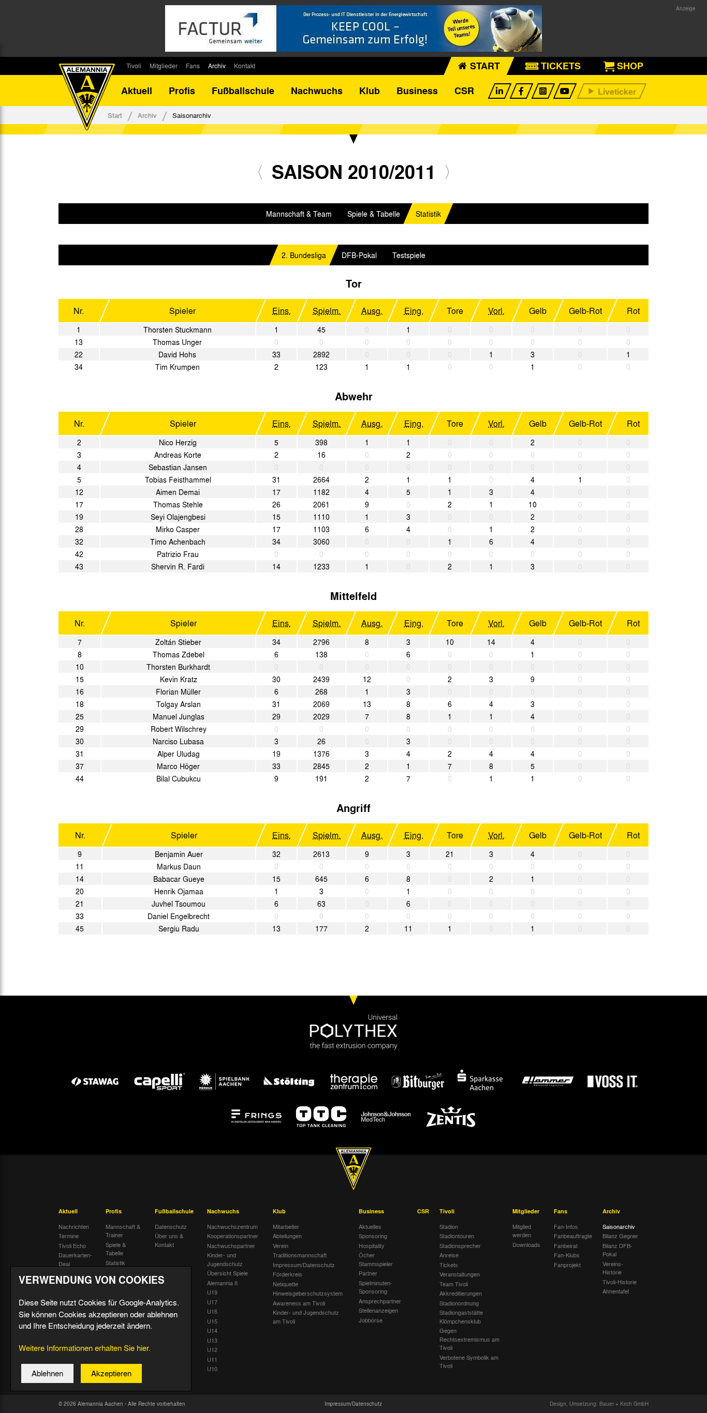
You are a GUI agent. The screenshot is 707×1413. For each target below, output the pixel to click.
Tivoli (133, 65)
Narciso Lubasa (178, 741)
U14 (212, 1330)
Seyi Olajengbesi (178, 517)
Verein (280, 1245)
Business (417, 90)
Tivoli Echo (72, 1245)
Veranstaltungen (459, 1274)
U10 (212, 1368)
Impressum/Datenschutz (304, 1264)
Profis (182, 90)
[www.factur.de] (353, 28)
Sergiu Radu (178, 928)
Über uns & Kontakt (169, 1240)
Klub (369, 90)
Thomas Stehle (178, 504)
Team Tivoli (453, 1284)
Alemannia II (222, 1283)
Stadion (448, 1226)
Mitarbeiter (286, 1226)
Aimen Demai (178, 492)
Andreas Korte (177, 454)
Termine (68, 1235)
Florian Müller (178, 691)
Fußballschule (243, 90)
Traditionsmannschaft (300, 1255)
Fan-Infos (566, 1226)
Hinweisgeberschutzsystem (308, 1293)
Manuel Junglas (178, 716)
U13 (212, 1340)
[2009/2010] (260, 171)
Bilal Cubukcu (178, 778)
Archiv (217, 65)
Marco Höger (178, 766)
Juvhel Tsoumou (178, 903)
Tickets (448, 1264)
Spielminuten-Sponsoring (375, 1287)
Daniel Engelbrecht (179, 916)
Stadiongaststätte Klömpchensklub (461, 1316)
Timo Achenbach (177, 541)
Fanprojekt (567, 1264)
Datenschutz (171, 1226)
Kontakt (244, 65)
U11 (212, 1359)
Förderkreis (287, 1274)
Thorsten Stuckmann (177, 329)
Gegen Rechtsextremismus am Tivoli (469, 1338)
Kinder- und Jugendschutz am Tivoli (306, 1316)
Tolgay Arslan (178, 704)
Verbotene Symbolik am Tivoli (468, 1361)
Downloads (526, 1244)
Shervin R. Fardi (177, 566)
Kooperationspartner (232, 1235)
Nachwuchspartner (231, 1245)
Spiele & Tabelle (373, 213)
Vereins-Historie (612, 1267)
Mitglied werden (521, 1230)
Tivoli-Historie (619, 1281)
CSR (464, 90)
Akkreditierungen (460, 1293)
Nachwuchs (317, 90)
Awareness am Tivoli (299, 1303)
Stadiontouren (456, 1235)
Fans (193, 65)
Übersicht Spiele (227, 1273)
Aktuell (136, 90)
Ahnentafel (615, 1291)
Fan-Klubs (567, 1255)
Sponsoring (373, 1235)
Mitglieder (164, 65)
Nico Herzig (178, 442)
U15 (212, 1321)
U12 (212, 1349)
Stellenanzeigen (378, 1310)
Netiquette (285, 1284)
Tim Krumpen (177, 367)
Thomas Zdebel (178, 654)
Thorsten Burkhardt (178, 667)
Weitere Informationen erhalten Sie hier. (85, 1348)
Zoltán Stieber (178, 642)
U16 (212, 1311)
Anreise (449, 1255)
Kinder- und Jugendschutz (225, 1259)
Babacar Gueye (178, 879)
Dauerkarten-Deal (75, 1259)
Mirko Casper (178, 529)
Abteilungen (287, 1235)
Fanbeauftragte (573, 1235)
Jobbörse (370, 1320)
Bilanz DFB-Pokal (617, 1249)
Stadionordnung (459, 1303)
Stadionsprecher (460, 1245)
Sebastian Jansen (178, 467)
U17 (212, 1302)
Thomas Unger (177, 342)
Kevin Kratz (178, 679)
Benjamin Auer (179, 854)
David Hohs (177, 354)
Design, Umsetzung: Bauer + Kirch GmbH (599, 1403)
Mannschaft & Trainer (123, 1230)
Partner (368, 1273)
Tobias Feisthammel (178, 479)
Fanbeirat (566, 1245)
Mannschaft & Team (299, 213)
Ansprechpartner (380, 1301)
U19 (212, 1292)
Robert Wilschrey (179, 729)
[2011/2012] (447, 171)
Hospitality (372, 1245)
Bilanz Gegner (620, 1235)
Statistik (428, 213)
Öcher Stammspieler (376, 1259)
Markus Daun (179, 866)
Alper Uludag (178, 753)
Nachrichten (73, 1226)
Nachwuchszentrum (232, 1226)
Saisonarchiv (618, 1226)
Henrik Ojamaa (178, 891)
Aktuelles (370, 1226)
